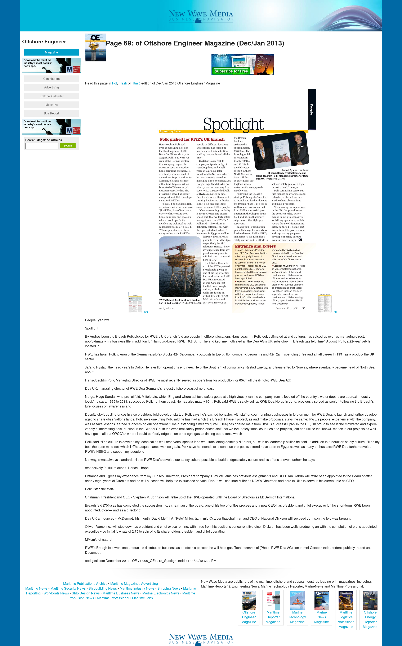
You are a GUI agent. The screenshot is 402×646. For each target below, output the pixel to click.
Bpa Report (51, 113)
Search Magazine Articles (43, 140)
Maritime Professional (113, 597)
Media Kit (51, 104)
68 (146, 311)
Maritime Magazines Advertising (134, 583)
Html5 (136, 83)
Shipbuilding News (103, 588)
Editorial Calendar (51, 96)
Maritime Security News (68, 588)
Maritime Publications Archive (85, 583)
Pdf (114, 83)
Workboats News (56, 593)
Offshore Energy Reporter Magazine (370, 619)
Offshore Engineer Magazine (248, 617)
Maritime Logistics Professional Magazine (346, 619)
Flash (123, 83)
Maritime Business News (121, 593)
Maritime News (36, 588)
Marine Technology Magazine (297, 617)
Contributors (51, 79)
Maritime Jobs (142, 597)
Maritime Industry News (137, 588)
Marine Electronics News (160, 593)
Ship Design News (86, 593)
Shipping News (168, 588)
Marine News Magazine (321, 617)
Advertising (51, 87)
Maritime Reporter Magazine (273, 617)
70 (334, 311)
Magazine (51, 52)
